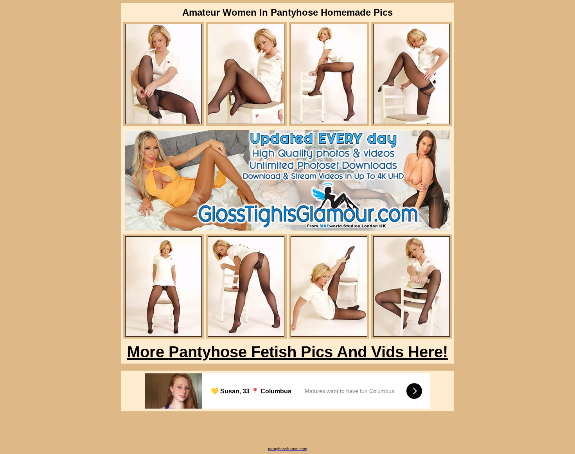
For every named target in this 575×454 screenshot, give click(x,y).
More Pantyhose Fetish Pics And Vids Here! (287, 351)
